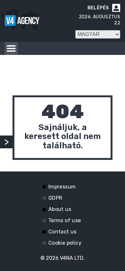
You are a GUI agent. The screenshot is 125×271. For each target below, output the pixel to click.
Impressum (62, 187)
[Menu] (11, 48)
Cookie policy (64, 243)
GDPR (55, 198)
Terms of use (64, 220)
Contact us (62, 232)
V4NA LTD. (72, 258)
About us (59, 209)
